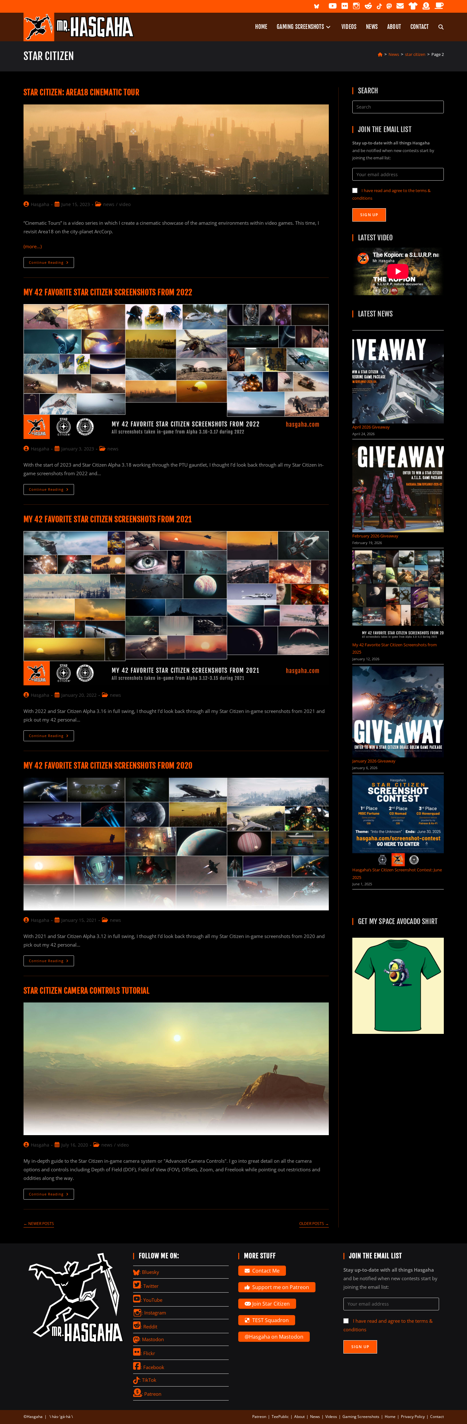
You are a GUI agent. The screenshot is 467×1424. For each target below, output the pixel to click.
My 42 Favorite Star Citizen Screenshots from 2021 (108, 519)
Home (390, 1416)
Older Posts (314, 1223)
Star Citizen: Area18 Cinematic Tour (81, 92)
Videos (331, 1416)
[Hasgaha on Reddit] (368, 6)
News (315, 1416)
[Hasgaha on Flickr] (345, 6)
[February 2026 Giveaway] (398, 487)
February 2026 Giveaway (375, 536)
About (299, 1416)
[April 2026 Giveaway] (398, 378)
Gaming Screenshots (360, 1416)
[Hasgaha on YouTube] (332, 6)
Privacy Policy (413, 1416)
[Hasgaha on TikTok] (379, 6)
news (108, 204)
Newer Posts (39, 1223)
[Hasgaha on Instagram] (356, 6)
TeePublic (280, 1416)
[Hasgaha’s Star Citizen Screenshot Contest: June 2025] (398, 821)
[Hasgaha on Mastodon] (389, 6)
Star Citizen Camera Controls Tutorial (87, 990)
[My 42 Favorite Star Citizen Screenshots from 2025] (398, 596)
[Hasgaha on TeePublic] (413, 6)
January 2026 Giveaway (374, 761)
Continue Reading (51, 263)
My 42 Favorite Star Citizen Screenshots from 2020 (108, 765)
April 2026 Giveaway (371, 427)
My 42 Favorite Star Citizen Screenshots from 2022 (108, 292)
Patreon (259, 1416)
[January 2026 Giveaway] (398, 712)
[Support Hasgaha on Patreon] (426, 6)
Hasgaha (40, 204)
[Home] (380, 54)
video (125, 204)
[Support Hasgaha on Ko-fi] (439, 6)
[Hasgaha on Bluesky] (316, 6)
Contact (437, 1416)
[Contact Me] (400, 6)
